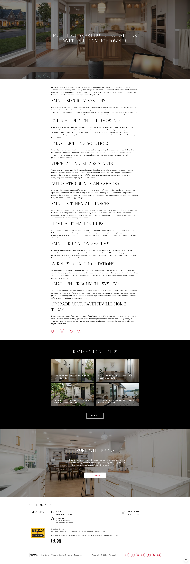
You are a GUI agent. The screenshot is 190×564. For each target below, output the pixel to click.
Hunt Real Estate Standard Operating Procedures (86, 531)
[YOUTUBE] (149, 555)
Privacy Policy (114, 555)
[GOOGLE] (154, 555)
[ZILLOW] (159, 555)
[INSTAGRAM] (133, 555)
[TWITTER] (143, 555)
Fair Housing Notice (58, 531)
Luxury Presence (75, 555)
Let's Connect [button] (95, 475)
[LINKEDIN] (138, 555)
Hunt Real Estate (57, 529)
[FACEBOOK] (127, 555)
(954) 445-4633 (133, 514)
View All (95, 416)
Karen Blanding (99, 321)
